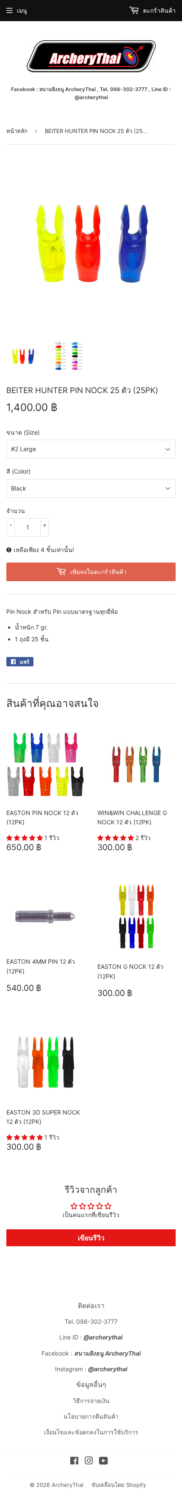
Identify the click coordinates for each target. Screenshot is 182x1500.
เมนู (22, 10)
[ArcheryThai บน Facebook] (74, 1461)
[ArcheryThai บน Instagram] (89, 1461)
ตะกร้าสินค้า (158, 10)
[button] (25, 837)
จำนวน (15, 510)
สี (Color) (18, 471)
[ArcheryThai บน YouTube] (103, 1461)
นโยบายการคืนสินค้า (91, 1416)
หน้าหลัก (17, 131)
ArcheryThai (67, 1484)
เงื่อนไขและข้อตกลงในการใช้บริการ (91, 1432)
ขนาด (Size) (23, 432)
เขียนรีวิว (91, 1238)
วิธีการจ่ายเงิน (91, 1400)
